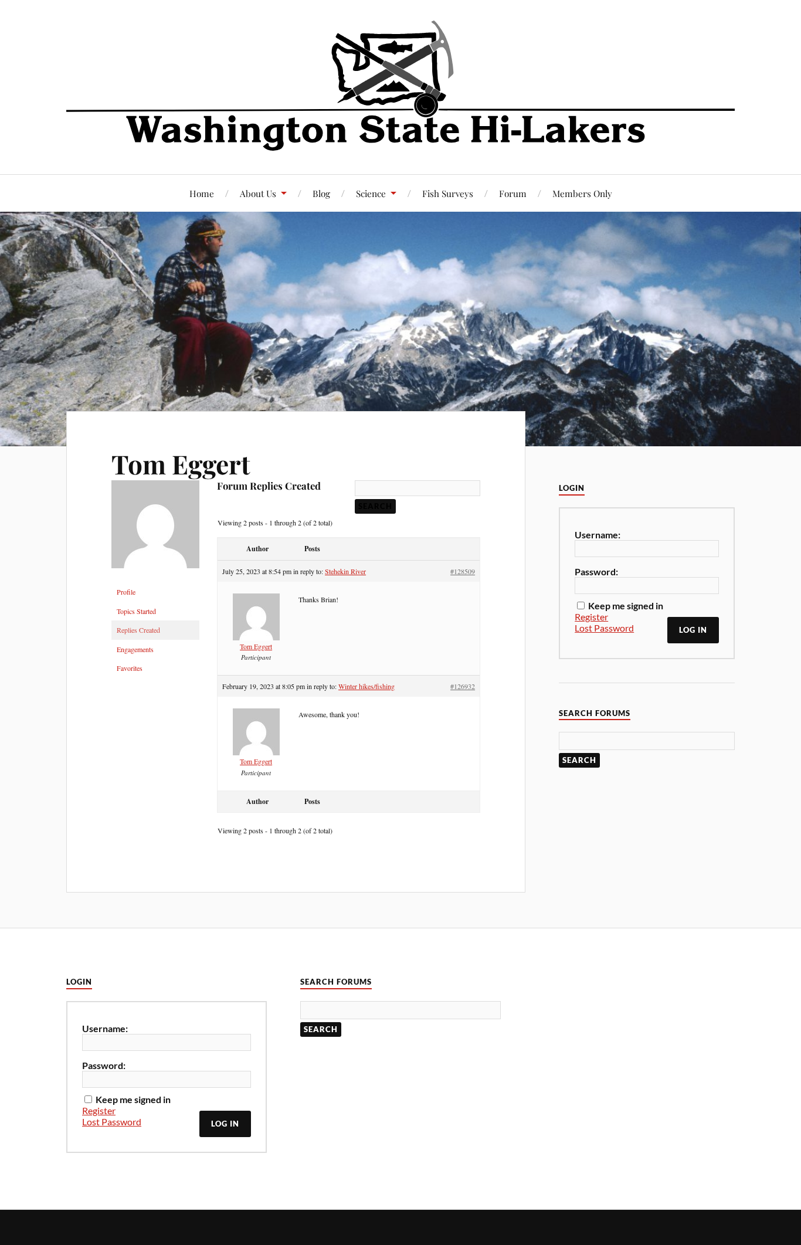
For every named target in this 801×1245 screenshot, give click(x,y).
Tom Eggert (180, 463)
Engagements (135, 649)
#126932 (462, 686)
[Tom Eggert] (155, 577)
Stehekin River (345, 571)
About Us (258, 193)
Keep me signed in (625, 605)
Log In (693, 630)
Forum (513, 193)
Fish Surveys (447, 193)
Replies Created (138, 630)
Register (591, 616)
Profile (126, 591)
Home (201, 193)
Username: (597, 534)
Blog (321, 193)
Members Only (582, 193)
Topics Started (136, 611)
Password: (596, 571)
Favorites (129, 668)
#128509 (462, 571)
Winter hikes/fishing (366, 686)
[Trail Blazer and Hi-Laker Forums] (400, 86)
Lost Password (604, 627)
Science (371, 193)
